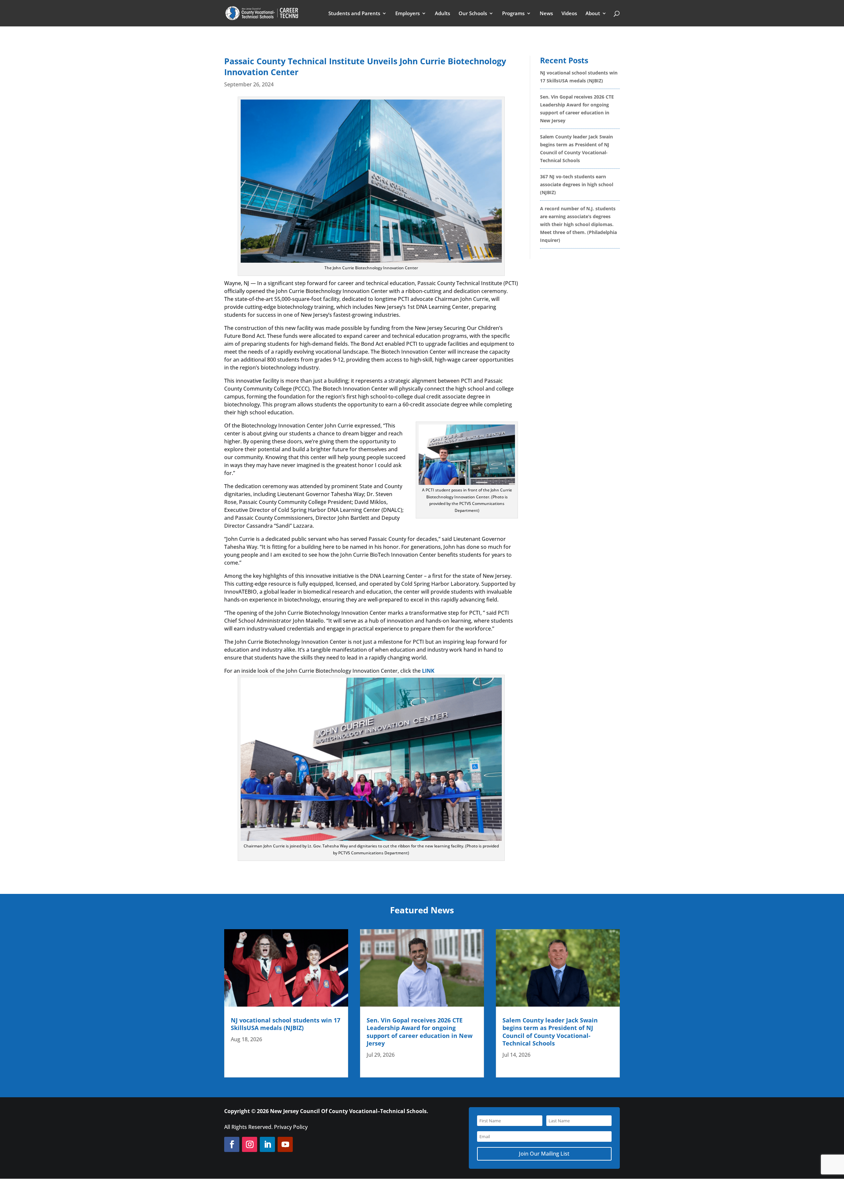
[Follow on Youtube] (285, 1144)
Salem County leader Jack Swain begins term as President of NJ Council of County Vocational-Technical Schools (550, 1031)
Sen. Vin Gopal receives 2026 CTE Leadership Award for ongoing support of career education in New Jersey (419, 1031)
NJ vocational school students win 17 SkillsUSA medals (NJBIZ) (285, 1024)
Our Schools (473, 13)
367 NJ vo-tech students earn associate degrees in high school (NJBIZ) (576, 184)
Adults (442, 13)
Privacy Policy (291, 1127)
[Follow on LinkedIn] (267, 1144)
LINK (428, 670)
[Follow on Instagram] (249, 1144)
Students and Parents (354, 13)
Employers (407, 13)
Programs (513, 13)
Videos (569, 13)
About (593, 13)
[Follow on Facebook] (231, 1144)
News (546, 13)
